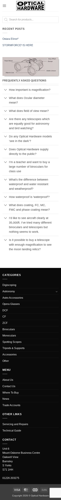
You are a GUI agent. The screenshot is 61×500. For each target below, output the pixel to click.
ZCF (5, 323)
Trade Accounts (11, 405)
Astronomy (8, 291)
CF (4, 316)
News (5, 398)
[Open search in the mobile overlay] (30, 19)
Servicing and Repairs (15, 424)
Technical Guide (11, 430)
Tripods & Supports (13, 348)
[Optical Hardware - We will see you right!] (30, 6)
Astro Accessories (12, 297)
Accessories (9, 354)
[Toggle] (5, 90)
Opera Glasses (11, 304)
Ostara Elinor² (10, 38)
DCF (5, 310)
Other (5, 361)
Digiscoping (9, 285)
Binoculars (8, 329)
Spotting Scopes (11, 342)
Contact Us (8, 386)
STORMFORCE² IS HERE (17, 45)
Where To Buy (10, 392)
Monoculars (9, 335)
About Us (7, 379)
